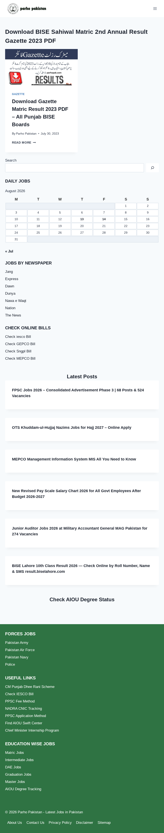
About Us (14, 823)
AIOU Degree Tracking (23, 789)
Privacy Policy (60, 823)
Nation (10, 308)
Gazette (18, 94)
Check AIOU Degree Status (82, 599)
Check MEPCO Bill (20, 358)
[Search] (152, 167)
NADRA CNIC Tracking (23, 709)
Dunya (10, 293)
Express (11, 279)
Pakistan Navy (16, 657)
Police (10, 664)
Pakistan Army (16, 643)
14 (104, 219)
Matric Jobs (14, 753)
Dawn (9, 286)
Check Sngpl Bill (18, 351)
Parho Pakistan (26, 133)
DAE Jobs (13, 767)
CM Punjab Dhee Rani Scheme (29, 687)
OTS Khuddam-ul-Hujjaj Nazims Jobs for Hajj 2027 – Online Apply (71, 427)
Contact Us (35, 823)
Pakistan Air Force (20, 650)
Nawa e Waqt (15, 301)
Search (10, 160)
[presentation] (41, 67)
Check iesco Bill (18, 337)
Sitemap (104, 823)
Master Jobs (15, 782)
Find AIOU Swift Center (23, 723)
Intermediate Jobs (19, 760)
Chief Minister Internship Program (32, 730)
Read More (24, 142)
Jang (9, 272)
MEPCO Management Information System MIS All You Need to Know (74, 459)
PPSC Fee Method (20, 701)
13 (82, 219)
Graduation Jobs (18, 774)
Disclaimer (84, 823)
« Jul (9, 251)
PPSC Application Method (25, 716)
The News (13, 315)
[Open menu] (155, 8)
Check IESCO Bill (19, 694)
